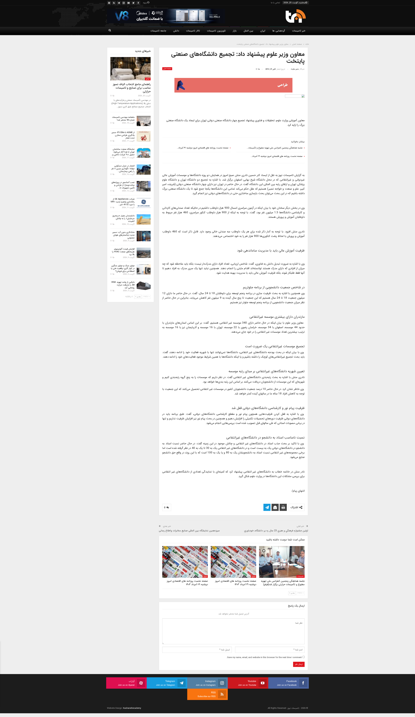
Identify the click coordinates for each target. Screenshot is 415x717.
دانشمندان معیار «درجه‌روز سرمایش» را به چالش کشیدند (123, 218)
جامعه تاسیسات (158, 31)
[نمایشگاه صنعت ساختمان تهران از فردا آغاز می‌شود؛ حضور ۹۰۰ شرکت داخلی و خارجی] (144, 153)
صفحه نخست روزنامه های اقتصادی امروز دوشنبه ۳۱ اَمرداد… (202, 148)
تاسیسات (300, 576)
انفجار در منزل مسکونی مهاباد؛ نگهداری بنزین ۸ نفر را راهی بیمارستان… (123, 168)
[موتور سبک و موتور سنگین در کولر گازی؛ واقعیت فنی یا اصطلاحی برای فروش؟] (144, 269)
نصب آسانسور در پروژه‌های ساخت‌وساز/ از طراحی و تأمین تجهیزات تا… (123, 185)
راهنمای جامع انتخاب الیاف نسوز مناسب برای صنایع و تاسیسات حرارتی (132, 88)
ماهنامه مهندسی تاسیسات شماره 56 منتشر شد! (123, 119)
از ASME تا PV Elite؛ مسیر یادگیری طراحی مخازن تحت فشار (123, 135)
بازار (235, 31)
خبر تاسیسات (298, 31)
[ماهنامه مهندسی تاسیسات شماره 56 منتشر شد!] (144, 121)
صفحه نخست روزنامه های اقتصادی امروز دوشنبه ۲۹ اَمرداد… (276, 156)
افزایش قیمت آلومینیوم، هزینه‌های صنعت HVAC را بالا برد (123, 251)
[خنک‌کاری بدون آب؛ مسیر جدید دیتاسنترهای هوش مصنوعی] (144, 236)
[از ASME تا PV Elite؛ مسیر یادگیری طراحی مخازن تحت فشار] (144, 136)
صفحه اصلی (167, 68)
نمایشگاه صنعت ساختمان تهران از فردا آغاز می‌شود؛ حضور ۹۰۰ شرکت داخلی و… (123, 151)
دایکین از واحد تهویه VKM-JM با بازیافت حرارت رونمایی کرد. (123, 284)
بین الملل (248, 31)
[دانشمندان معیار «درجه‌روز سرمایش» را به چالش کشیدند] (144, 219)
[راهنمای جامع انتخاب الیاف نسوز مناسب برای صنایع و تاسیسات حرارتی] (130, 68)
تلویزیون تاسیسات (216, 31)
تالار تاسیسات (193, 31)
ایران (262, 31)
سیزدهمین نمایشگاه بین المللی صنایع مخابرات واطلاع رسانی (189, 531)
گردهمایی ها (278, 31)
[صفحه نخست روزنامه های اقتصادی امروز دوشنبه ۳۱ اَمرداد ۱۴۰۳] (233, 562)
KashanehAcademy (132, 708)
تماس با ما (275, 2)
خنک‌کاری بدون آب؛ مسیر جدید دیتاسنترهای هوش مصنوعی (123, 235)
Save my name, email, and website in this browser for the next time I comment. (264, 657)
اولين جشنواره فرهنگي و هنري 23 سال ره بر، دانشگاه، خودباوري (276, 531)
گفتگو (148, 79)
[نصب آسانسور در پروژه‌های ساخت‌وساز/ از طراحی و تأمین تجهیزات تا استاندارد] (144, 186)
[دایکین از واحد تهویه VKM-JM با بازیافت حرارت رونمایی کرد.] (144, 286)
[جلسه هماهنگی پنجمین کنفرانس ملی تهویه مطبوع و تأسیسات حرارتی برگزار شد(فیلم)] (282, 562)
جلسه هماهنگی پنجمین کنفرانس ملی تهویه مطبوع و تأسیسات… (274, 148)
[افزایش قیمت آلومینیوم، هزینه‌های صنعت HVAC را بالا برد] (144, 253)
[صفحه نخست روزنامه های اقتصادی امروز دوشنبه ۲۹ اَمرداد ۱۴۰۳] (185, 562)
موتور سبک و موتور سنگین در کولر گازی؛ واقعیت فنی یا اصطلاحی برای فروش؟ (123, 268)
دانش (176, 31)
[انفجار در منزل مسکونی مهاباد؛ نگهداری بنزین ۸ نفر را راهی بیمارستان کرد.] (144, 169)
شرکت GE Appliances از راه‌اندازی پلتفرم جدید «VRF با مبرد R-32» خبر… (123, 201)
